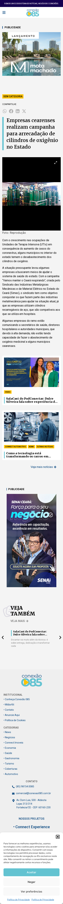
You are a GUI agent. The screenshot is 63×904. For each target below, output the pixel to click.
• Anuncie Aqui (12, 715)
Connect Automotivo (15, 447)
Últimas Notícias (45, 447)
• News (7, 732)
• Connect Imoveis (13, 742)
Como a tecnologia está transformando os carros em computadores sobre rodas (27, 455)
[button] (57, 837)
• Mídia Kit (9, 704)
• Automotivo (11, 774)
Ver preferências (31, 891)
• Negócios (9, 737)
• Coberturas (10, 768)
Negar (31, 882)
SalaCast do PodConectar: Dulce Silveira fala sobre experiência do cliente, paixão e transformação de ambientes (32, 400)
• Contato (9, 709)
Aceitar (31, 872)
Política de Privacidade (18, 899)
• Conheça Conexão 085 (17, 699)
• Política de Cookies (15, 720)
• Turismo (9, 763)
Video (7, 392)
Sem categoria (12, 96)
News (31, 447)
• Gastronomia (11, 758)
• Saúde (8, 753)
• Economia (10, 747)
